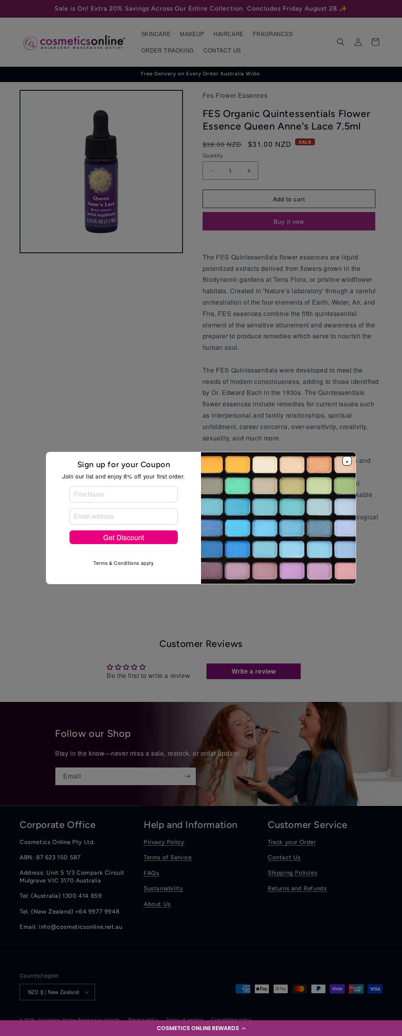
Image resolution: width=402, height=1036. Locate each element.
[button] (201, 1028)
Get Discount (123, 537)
